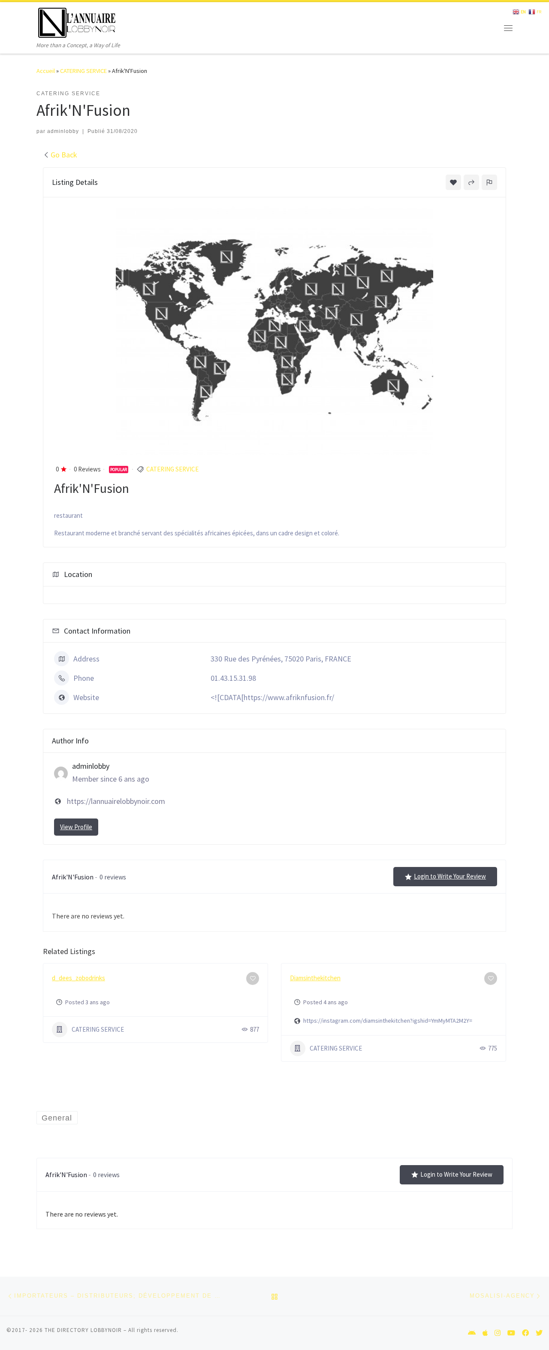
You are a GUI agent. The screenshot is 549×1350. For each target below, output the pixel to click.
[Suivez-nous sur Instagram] (498, 1333)
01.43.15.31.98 (233, 678)
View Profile (76, 827)
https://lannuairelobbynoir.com (116, 801)
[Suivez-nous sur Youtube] (511, 1333)
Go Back (64, 155)
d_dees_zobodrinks (78, 978)
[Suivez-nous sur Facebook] (525, 1333)
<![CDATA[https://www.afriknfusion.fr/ (272, 697)
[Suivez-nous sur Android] (472, 1333)
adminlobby (63, 131)
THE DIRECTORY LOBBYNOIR (83, 1330)
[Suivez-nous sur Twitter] (539, 1333)
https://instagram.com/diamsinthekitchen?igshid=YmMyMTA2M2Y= (387, 1020)
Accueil (45, 71)
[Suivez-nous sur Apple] (485, 1333)
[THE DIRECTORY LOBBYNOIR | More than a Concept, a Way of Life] (77, 21)
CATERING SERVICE (83, 71)
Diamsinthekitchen (315, 978)
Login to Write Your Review (450, 876)
